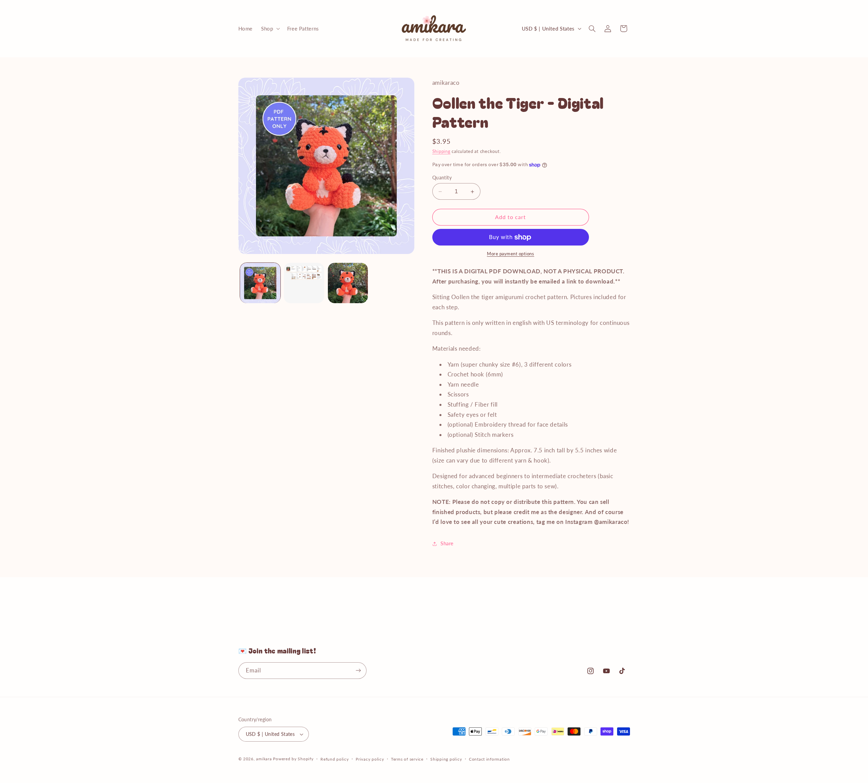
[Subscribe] (358, 670)
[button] (270, 28)
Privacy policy (370, 759)
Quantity (442, 177)
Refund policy (334, 759)
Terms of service (407, 759)
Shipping (441, 151)
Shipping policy (446, 759)
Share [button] (447, 544)
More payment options (510, 254)
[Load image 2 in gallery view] (304, 283)
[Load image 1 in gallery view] (260, 283)
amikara (264, 759)
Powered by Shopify (293, 759)
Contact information (489, 759)
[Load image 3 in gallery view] (348, 283)
